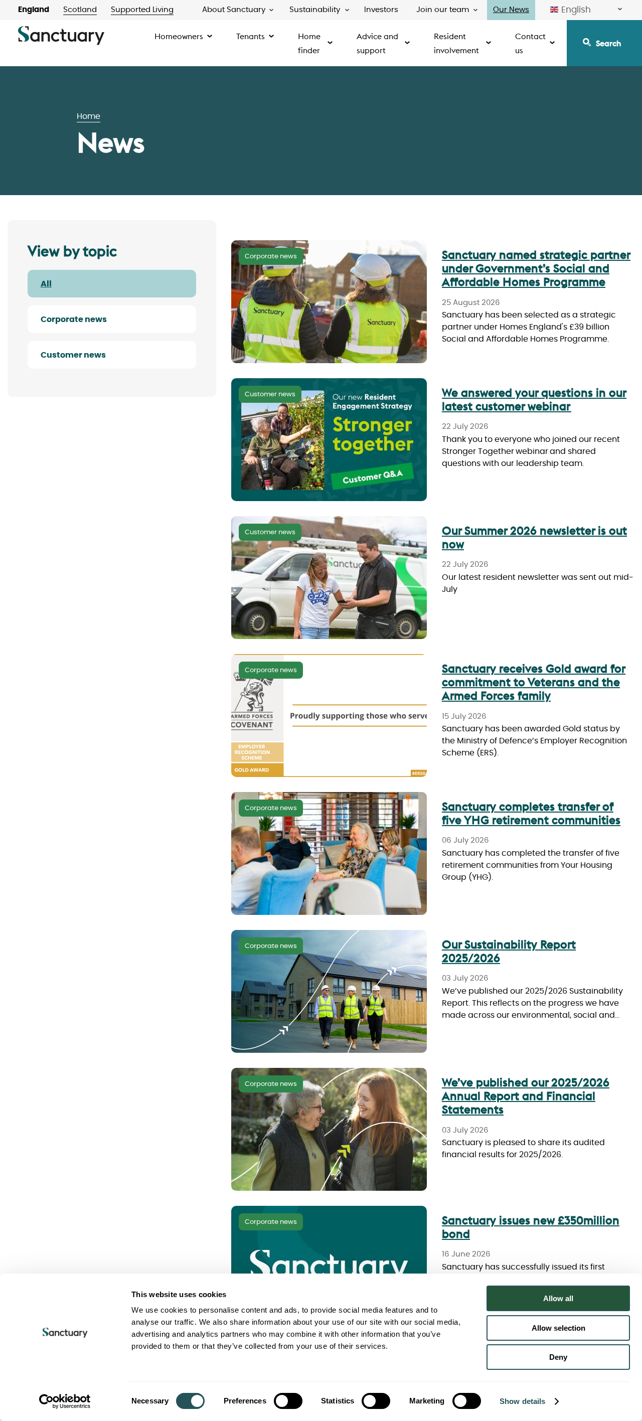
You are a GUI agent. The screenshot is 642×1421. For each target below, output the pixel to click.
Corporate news (74, 319)
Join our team (442, 10)
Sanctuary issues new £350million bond (530, 1227)
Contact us (530, 43)
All (46, 284)
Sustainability (314, 10)
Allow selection (558, 1328)
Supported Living (142, 10)
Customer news (73, 355)
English (576, 10)
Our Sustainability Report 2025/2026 (509, 951)
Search (608, 43)
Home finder (309, 43)
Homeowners (178, 36)
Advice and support (377, 43)
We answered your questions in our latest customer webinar (534, 399)
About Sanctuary (233, 10)
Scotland (80, 10)
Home (88, 116)
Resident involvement (456, 43)
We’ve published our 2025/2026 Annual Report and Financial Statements (525, 1096)
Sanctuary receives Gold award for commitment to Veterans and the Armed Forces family (533, 682)
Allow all (558, 1298)
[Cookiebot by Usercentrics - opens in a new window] (65, 1401)
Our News (511, 10)
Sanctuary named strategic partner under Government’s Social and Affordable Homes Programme (536, 268)
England (33, 10)
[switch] (288, 1401)
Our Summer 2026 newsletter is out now (534, 537)
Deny (558, 1357)
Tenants (250, 36)
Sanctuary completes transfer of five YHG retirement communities (531, 813)
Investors (381, 10)
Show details (522, 1401)
